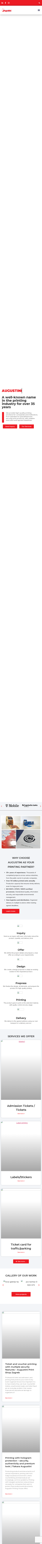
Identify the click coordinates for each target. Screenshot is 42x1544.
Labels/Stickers (21, 1177)
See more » (21, 1113)
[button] (39, 3)
